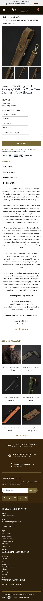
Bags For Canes (14, 17)
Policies (4, 569)
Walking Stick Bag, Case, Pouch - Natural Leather (11, 427)
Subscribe (32, 490)
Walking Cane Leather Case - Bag (11, 367)
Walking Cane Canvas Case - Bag (31, 367)
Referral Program (8, 541)
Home (4, 17)
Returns (4, 575)
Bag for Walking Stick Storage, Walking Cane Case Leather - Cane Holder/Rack (31, 397)
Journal (4, 549)
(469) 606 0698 (23, 4)
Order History (6, 536)
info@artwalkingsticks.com (11, 522)
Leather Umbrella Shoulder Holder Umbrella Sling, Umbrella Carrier (11, 397)
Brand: (4, 110)
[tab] (6, 161)
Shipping (5, 572)
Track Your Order (8, 539)
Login (3, 531)
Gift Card (5, 544)
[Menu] (4, 10)
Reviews (4, 559)
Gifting (4, 577)
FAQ (3, 561)
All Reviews (21, 329)
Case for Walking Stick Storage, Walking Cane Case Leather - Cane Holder (21, 89)
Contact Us (6, 546)
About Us (5, 556)
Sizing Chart (6, 564)
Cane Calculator (8, 567)
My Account (6, 533)
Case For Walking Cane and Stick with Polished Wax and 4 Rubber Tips (31, 427)
